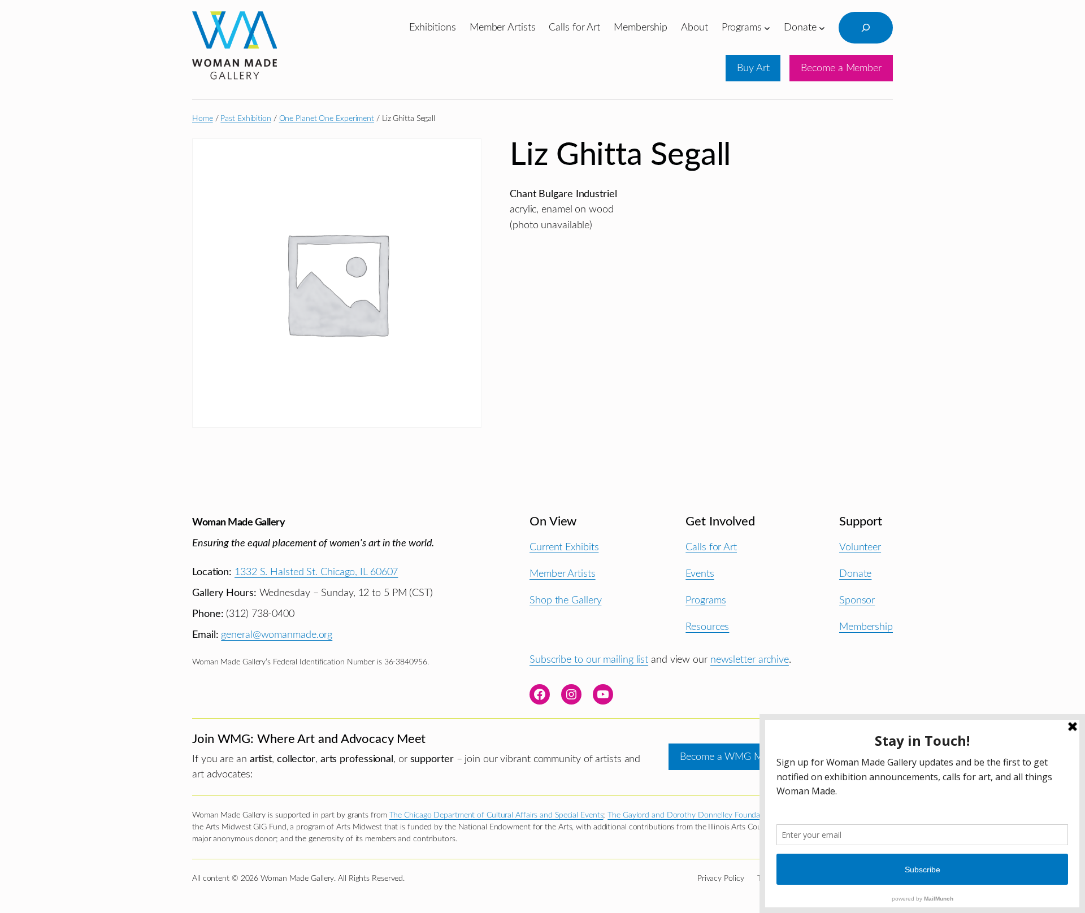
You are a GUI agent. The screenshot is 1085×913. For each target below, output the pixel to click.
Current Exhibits (564, 547)
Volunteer (860, 547)
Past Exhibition (245, 119)
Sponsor (857, 600)
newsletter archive (749, 659)
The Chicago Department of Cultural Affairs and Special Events (496, 815)
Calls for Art (711, 547)
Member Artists (563, 573)
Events (699, 573)
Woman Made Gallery (238, 522)
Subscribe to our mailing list (589, 659)
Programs (705, 600)
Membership (866, 626)
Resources (707, 626)
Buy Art (753, 68)
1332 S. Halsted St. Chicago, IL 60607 (316, 572)
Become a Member (841, 68)
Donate (855, 573)
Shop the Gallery (565, 600)
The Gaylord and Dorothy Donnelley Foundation (690, 815)
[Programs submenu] (767, 27)
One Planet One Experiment (327, 119)
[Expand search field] (866, 28)
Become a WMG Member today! (749, 756)
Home (202, 119)
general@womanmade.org (276, 634)
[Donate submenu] (822, 27)
